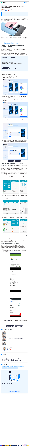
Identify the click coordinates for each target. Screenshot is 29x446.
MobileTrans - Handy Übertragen (8, 57)
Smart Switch (3, 165)
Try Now (25, 2)
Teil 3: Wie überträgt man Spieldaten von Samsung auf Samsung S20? (10, 43)
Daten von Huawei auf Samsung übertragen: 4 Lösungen (8, 359)
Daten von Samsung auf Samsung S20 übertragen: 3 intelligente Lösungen (10, 358)
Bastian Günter (7, 9)
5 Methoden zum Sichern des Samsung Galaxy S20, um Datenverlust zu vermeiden (11, 360)
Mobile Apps (11, 366)
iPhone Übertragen (21, 366)
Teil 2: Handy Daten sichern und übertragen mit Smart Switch (9, 42)
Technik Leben (3, 366)
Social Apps (8, 366)
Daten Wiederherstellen (16, 366)
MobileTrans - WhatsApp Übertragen (8, 383)
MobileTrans (6, 52)
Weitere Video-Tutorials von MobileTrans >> (14, 391)
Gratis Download (9, 326)
